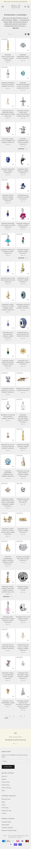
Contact (4, 813)
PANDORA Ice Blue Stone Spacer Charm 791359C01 (23, 306)
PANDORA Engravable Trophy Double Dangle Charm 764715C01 (8, 560)
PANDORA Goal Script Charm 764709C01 (23, 530)
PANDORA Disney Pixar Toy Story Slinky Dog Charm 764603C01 (8, 531)
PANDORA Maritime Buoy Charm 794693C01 (8, 171)
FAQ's (3, 790)
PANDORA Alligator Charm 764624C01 (23, 389)
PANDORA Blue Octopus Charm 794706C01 (23, 197)
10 (21, 716)
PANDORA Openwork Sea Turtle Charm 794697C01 (23, 141)
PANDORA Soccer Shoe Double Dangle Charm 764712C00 (23, 473)
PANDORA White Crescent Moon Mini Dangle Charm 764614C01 (8, 113)
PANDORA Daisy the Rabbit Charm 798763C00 (23, 618)
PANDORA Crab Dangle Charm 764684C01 (23, 280)
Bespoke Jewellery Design (9, 830)
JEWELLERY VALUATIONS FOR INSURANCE (15, 1)
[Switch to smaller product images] (28, 34)
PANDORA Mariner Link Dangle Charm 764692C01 (8, 225)
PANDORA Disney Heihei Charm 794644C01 (23, 251)
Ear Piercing (5, 807)
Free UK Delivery (15, 737)
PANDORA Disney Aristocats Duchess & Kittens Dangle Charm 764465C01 (23, 704)
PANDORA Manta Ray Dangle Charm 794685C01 (8, 251)
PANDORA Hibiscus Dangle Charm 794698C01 (23, 225)
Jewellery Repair (6, 822)
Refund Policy (5, 785)
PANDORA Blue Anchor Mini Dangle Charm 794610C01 (8, 335)
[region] (15, 736)
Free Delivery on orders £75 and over (15, 739)
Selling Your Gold (6, 810)
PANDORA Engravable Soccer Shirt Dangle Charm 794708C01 (23, 418)
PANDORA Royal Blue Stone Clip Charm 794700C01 (23, 334)
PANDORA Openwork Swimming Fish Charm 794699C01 (8, 473)
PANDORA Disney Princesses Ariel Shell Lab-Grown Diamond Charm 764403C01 (8, 503)
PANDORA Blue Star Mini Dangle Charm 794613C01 (8, 280)
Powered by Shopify (15, 837)
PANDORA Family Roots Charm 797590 (23, 588)
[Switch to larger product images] (25, 34)
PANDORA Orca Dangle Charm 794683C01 (23, 171)
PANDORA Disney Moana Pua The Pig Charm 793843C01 (8, 390)
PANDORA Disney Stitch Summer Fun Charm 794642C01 (8, 140)
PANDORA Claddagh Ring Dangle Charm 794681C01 (8, 416)
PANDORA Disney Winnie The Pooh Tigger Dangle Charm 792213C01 (8, 589)
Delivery (4, 779)
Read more (16, 28)
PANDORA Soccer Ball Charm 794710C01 (23, 501)
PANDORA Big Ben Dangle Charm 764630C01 (23, 446)
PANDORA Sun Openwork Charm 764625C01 (23, 362)
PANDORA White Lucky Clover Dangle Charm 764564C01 (23, 647)
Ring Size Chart (6, 799)
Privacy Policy (6, 782)
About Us (4, 776)
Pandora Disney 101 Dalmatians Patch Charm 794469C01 (8, 675)
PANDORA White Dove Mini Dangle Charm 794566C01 (8, 646)
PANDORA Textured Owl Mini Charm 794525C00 (23, 558)
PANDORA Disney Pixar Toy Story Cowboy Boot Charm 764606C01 (8, 307)
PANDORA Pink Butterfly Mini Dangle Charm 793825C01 (23, 675)
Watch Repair (5, 824)
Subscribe (8, 766)
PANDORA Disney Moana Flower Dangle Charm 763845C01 (8, 198)
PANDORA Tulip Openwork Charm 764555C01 (8, 702)
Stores (3, 804)
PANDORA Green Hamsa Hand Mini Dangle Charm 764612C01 (8, 363)
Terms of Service (6, 787)
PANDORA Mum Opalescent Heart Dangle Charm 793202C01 (8, 619)
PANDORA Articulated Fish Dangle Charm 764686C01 (8, 57)
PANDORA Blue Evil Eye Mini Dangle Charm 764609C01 (8, 446)
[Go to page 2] (24, 716)
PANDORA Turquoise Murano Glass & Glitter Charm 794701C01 (23, 85)
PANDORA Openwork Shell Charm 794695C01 (23, 56)
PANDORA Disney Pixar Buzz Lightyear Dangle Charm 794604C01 (23, 113)
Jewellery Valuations (7, 827)
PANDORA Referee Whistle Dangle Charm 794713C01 (7, 84)
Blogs (3, 802)
